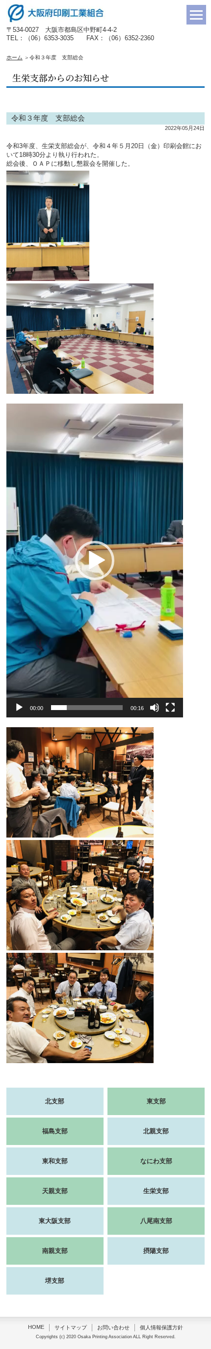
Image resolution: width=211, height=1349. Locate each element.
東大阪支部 (55, 1220)
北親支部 (156, 1131)
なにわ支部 (156, 1161)
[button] (94, 560)
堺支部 (54, 1280)
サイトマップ (70, 1327)
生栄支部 (156, 1191)
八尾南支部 (156, 1220)
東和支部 (55, 1161)
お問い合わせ (113, 1327)
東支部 (156, 1101)
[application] (94, 560)
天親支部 (55, 1191)
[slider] (87, 707)
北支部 (54, 1101)
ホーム (14, 57)
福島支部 (55, 1131)
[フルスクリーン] (170, 708)
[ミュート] (154, 708)
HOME (36, 1327)
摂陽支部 (156, 1250)
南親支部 (55, 1250)
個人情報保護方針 (161, 1327)
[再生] (19, 708)
